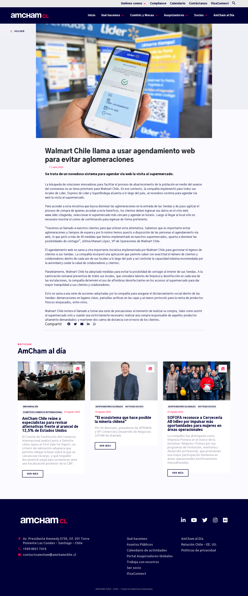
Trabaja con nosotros (143, 562)
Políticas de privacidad (198, 550)
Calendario (177, 3)
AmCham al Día (224, 15)
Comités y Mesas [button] (142, 15)
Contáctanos (198, 3)
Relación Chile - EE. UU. (199, 544)
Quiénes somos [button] (131, 3)
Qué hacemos (137, 538)
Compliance (158, 3)
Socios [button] (199, 15)
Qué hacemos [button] (110, 15)
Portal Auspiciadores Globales (150, 556)
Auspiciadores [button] (174, 15)
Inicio (92, 16)
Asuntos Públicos (140, 544)
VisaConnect (220, 3)
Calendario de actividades (147, 550)
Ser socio (134, 568)
